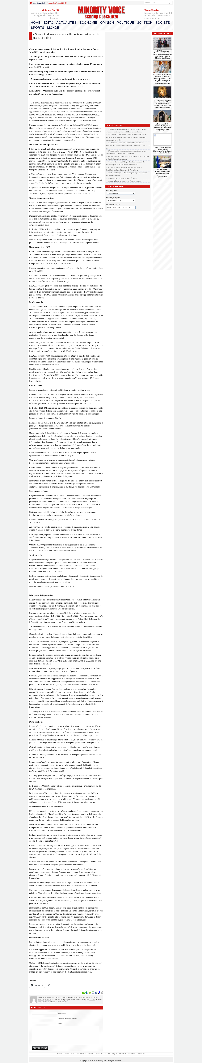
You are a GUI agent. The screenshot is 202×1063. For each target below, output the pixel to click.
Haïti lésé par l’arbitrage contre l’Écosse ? (122, 178)
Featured (41, 999)
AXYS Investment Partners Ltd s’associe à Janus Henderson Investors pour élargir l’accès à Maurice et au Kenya (162, 54)
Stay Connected (39, 3)
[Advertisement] (127, 77)
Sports (37, 27)
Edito (48, 22)
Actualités (66, 22)
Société (162, 22)
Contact (141, 1054)
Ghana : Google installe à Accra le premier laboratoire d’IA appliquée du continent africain (162, 150)
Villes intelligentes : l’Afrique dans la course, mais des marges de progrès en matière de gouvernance (162, 173)
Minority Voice (50, 997)
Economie (88, 22)
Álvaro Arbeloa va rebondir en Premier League (124, 181)
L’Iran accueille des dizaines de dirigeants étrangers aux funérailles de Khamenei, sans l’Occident (162, 127)
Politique (125, 22)
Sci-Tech (144, 22)
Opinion (107, 22)
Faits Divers (100, 1054)
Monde (53, 27)
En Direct (94, 997)
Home (36, 22)
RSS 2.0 (92, 999)
